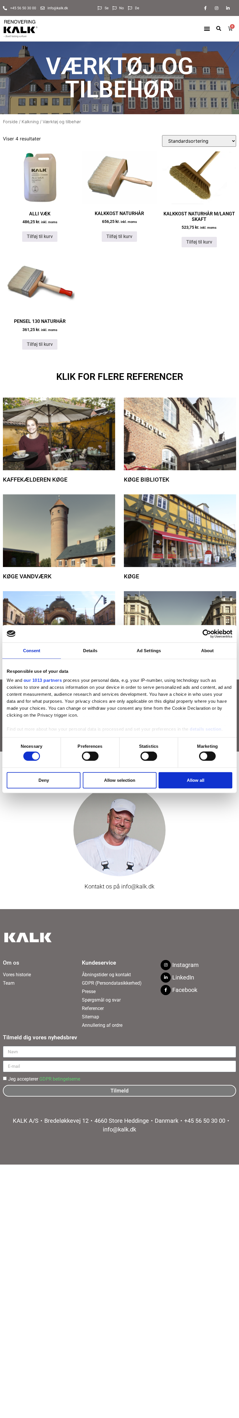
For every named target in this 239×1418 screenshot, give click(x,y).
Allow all (195, 779)
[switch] (90, 756)
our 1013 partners (43, 680)
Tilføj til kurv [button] (40, 236)
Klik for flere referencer (119, 376)
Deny (43, 779)
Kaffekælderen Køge (35, 479)
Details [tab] (90, 650)
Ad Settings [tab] (149, 650)
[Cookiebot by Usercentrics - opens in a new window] (206, 633)
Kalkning (30, 121)
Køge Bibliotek (146, 479)
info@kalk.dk (137, 886)
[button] (207, 28)
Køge (131, 576)
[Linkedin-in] (228, 8)
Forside (10, 121)
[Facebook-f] (205, 8)
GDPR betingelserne (59, 1079)
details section (206, 729)
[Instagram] (216, 8)
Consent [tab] (32, 650)
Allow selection (119, 779)
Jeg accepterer (44, 1079)
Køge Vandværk (27, 576)
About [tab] (207, 650)
